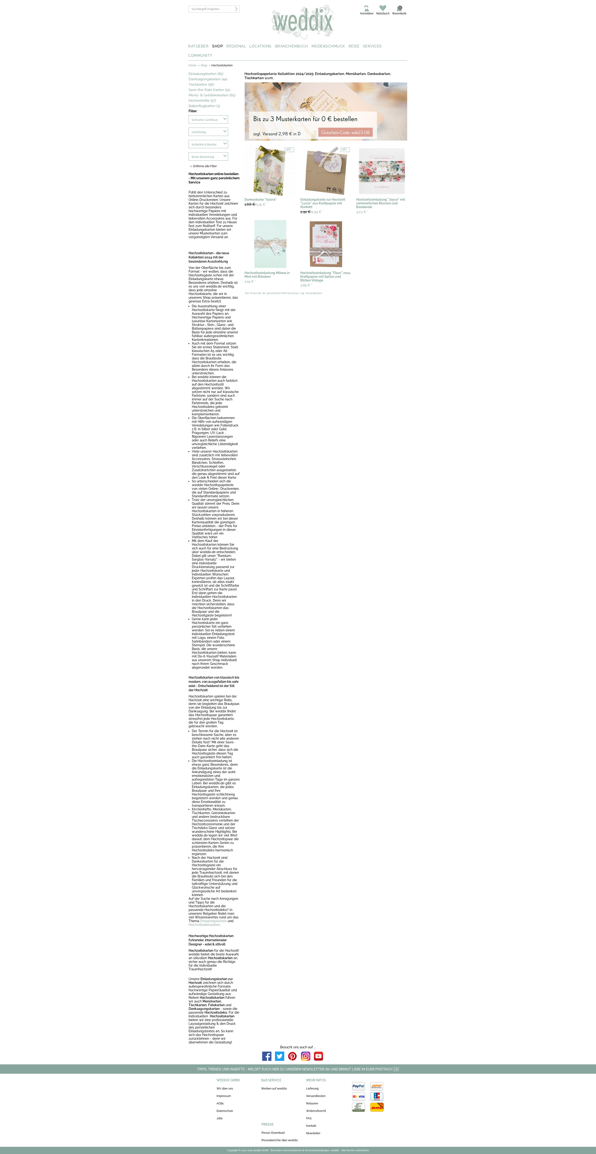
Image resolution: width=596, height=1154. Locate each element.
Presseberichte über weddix (279, 1140)
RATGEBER (198, 46)
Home (192, 65)
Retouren (312, 1103)
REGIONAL (236, 46)
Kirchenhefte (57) (202, 100)
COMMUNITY (200, 55)
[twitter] (279, 1056)
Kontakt (311, 1125)
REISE (354, 46)
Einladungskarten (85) (206, 74)
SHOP (217, 46)
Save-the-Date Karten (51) (209, 90)
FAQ (309, 1118)
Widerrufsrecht (316, 1111)
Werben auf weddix (274, 1088)
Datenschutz (225, 1111)
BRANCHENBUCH (291, 46)
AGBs (220, 1103)
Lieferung (312, 1088)
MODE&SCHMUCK (328, 46)
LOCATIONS (260, 46)
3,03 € (362, 212)
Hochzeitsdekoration (204, 925)
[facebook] (267, 1056)
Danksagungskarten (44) (208, 79)
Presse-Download (273, 1132)
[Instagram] (306, 1056)
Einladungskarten (213, 921)
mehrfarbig (199, 132)
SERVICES (372, 46)
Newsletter (313, 1133)
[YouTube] (318, 1056)
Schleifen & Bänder (204, 144)
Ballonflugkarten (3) (204, 106)
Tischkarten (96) (201, 84)
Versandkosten (315, 1096)
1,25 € (256, 204)
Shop (204, 65)
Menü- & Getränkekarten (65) (212, 95)
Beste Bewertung (203, 157)
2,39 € (311, 212)
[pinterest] (293, 1056)
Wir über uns (225, 1088)
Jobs (220, 1118)
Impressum (224, 1096)
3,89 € (306, 285)
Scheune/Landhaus (205, 120)
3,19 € (250, 281)
